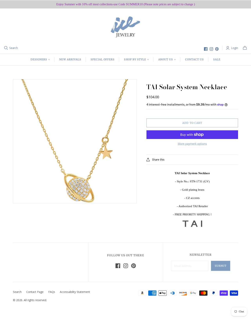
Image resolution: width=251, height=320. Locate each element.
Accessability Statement (75, 292)
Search (13, 48)
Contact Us (194, 59)
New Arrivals (70, 59)
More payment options (192, 143)
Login (234, 48)
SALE (216, 59)
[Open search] (6, 48)
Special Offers (103, 59)
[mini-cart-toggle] (245, 48)
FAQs (51, 292)
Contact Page (35, 292)
